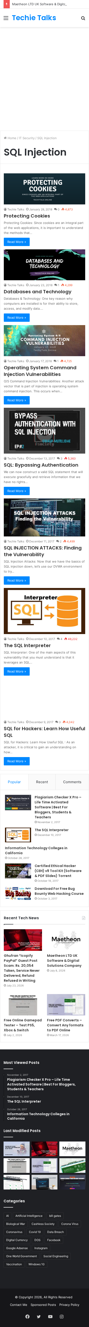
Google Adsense (17, 1248)
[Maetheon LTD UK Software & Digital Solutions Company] (66, 940)
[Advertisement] (44, 76)
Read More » (16, 242)
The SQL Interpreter (27, 645)
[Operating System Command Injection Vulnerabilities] (44, 340)
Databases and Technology (37, 291)
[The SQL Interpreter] (44, 611)
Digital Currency (17, 1240)
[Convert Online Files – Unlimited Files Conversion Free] (17, 1182)
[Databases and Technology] (44, 264)
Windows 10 (36, 1264)
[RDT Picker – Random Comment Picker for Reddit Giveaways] (72, 1182)
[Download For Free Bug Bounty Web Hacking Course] (18, 894)
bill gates (55, 1216)
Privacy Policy (69, 1305)
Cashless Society (43, 1224)
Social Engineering (55, 1256)
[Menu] (6, 19)
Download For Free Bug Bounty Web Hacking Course (59, 891)
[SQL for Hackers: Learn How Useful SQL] (44, 698)
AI (7, 1216)
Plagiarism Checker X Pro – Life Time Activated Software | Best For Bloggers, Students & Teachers (58, 807)
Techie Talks (15, 209)
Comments (72, 782)
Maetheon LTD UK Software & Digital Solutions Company (64, 960)
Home (11, 138)
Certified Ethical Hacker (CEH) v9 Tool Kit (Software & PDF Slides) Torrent (58, 870)
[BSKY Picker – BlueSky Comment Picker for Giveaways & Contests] (45, 1182)
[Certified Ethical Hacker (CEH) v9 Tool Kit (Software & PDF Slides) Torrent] (18, 870)
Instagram (40, 1248)
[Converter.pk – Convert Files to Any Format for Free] (72, 1165)
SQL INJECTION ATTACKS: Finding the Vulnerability (43, 551)
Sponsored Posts (43, 1305)
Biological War (15, 1224)
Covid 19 (35, 1232)
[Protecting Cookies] (44, 188)
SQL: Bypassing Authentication (41, 465)
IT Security (27, 138)
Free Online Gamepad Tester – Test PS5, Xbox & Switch (23, 1025)
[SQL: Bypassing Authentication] (44, 431)
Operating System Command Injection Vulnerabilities (40, 371)
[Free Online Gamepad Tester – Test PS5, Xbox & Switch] (23, 1005)
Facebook (54, 1240)
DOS (37, 1240)
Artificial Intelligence (28, 1216)
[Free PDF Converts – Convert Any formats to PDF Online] (66, 1005)
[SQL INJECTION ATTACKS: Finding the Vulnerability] (44, 517)
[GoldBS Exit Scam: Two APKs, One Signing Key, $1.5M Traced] (17, 1149)
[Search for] (83, 19)
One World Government (21, 1256)
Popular (14, 782)
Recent (42, 782)
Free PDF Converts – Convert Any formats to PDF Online (65, 1025)
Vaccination (14, 1264)
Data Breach (55, 1232)
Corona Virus (69, 1224)
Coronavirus (14, 1232)
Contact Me (18, 1305)
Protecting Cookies (27, 216)
